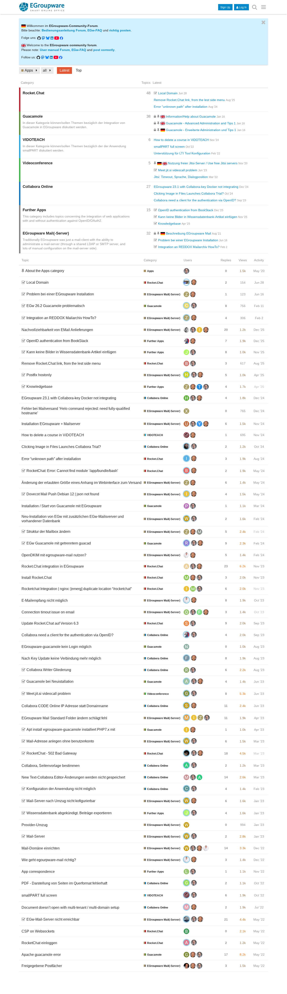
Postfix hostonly (39, 375)
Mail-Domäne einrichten (41, 848)
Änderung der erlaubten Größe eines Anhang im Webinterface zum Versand (81, 483)
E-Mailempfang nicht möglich (45, 600)
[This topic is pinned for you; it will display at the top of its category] (159, 116)
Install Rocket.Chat (37, 577)
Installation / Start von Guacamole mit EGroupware (62, 506)
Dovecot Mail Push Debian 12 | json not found (62, 494)
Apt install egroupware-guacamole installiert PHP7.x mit (70, 729)
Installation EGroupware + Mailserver (51, 424)
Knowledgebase (169, 223)
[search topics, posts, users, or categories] (254, 6)
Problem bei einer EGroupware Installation (188, 240)
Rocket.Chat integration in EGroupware (53, 566)
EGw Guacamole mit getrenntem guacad (58, 543)
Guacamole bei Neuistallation (50, 681)
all (45, 70)
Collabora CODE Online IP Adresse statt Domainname (65, 706)
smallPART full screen (169, 146)
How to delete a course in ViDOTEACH (181, 140)
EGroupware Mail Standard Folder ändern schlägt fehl (64, 718)
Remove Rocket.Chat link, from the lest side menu (189, 100)
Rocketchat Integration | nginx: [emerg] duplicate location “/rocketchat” (77, 589)
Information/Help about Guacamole (190, 116)
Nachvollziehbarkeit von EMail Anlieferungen (57, 330)
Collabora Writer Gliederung (48, 670)
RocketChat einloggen (39, 943)
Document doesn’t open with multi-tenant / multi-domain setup (70, 907)
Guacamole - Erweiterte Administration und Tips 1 (200, 130)
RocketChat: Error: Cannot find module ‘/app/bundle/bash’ (72, 471)
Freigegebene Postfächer (42, 966)
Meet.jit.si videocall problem (177, 170)
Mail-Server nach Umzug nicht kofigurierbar (60, 801)
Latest (64, 70)
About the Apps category (44, 271)
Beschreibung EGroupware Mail (188, 233)
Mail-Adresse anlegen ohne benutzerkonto (60, 741)
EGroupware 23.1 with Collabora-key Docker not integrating (196, 187)
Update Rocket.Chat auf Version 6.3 (50, 623)
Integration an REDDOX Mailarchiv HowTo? (189, 247)
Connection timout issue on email (48, 612)
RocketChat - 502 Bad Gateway (51, 753)
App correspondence (38, 871)
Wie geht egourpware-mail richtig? (49, 860)
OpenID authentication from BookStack (185, 210)
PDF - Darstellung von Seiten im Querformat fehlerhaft (64, 883)
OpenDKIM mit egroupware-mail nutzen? (54, 555)
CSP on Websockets (38, 931)
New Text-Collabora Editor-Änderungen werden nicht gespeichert (73, 777)
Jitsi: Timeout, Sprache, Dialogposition (181, 177)
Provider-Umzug (35, 825)
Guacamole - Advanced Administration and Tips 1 (200, 123)
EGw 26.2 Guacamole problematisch (55, 306)
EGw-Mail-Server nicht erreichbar (52, 919)
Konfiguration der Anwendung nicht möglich (61, 789)
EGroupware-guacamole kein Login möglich (56, 647)
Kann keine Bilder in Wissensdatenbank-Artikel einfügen (197, 217)
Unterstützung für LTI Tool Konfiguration (182, 153)
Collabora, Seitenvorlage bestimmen (51, 766)
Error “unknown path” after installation (180, 106)
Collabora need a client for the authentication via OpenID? (195, 200)
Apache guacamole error (41, 955)
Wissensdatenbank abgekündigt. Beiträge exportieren (69, 813)
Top (79, 70)
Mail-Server (35, 836)
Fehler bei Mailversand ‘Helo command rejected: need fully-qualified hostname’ (76, 411)
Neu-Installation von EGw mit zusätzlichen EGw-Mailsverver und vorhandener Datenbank (73, 519)
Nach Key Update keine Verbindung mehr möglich (61, 658)
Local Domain (168, 93)
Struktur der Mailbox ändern (48, 531)
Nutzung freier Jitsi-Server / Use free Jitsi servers (202, 163)
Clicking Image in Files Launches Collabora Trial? (189, 193)
